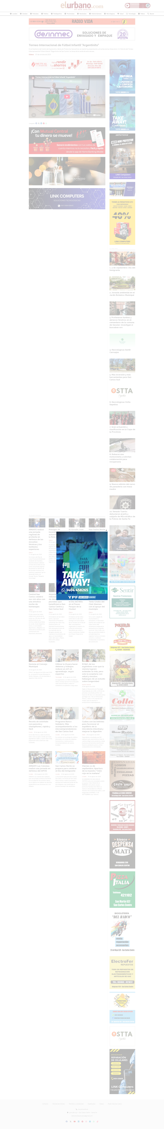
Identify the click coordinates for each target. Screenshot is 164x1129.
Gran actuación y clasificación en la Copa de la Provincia (122, 429)
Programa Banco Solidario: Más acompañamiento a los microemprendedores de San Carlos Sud (66, 726)
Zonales (24, 13)
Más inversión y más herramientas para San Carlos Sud (120, 377)
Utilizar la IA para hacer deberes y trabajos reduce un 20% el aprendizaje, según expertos (66, 669)
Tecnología (132, 13)
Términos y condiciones (76, 1104)
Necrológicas (111, 13)
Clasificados (91, 1104)
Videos (143, 13)
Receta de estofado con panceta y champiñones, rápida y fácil (39, 725)
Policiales (36, 13)
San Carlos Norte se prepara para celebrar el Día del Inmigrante (66, 768)
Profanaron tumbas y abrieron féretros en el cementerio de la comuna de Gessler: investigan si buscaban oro (122, 322)
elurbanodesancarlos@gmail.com (82, 1116)
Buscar (152, 13)
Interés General (96, 13)
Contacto (45, 1104)
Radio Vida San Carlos (115, 1104)
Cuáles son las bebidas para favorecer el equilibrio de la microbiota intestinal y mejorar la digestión (93, 726)
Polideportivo (57, 13)
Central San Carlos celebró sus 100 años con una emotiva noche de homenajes (37, 600)
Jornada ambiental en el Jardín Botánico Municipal (122, 293)
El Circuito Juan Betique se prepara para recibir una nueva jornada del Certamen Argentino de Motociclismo (77, 538)
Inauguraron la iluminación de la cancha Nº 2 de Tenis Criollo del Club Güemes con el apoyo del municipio (97, 601)
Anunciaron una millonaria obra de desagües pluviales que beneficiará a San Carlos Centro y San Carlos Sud (57, 601)
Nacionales (83, 13)
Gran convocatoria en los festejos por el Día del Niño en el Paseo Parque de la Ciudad (76, 601)
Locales (14, 13)
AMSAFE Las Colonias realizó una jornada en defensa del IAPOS (39, 768)
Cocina (30, 732)
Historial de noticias (58, 1104)
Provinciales (70, 13)
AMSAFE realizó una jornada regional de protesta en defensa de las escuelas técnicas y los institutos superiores (36, 539)
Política (46, 13)
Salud (121, 13)
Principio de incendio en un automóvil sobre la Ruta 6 (56, 533)
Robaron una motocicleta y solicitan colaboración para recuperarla (120, 458)
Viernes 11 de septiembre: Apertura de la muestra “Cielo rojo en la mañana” (92, 769)
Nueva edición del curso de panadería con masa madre (122, 486)
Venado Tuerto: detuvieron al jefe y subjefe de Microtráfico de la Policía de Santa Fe (122, 515)
